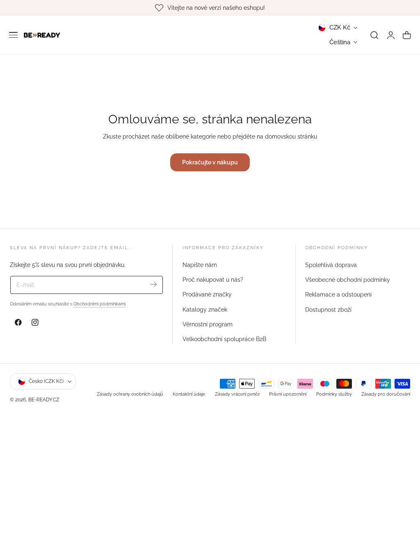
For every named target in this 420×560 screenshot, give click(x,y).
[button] (13, 35)
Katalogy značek (205, 309)
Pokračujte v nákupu (210, 162)
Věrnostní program (208, 324)
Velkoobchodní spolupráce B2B (224, 339)
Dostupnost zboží (328, 309)
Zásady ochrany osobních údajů (130, 394)
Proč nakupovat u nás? (213, 279)
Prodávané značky (207, 294)
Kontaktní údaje (189, 394)
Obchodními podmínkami (99, 304)
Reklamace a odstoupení (338, 294)
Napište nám (200, 265)
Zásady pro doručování (385, 394)
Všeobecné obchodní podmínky (347, 279)
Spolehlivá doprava (331, 265)
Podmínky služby (334, 394)
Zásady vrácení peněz (237, 394)
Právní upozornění (287, 394)
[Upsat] (153, 284)
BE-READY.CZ (43, 399)
